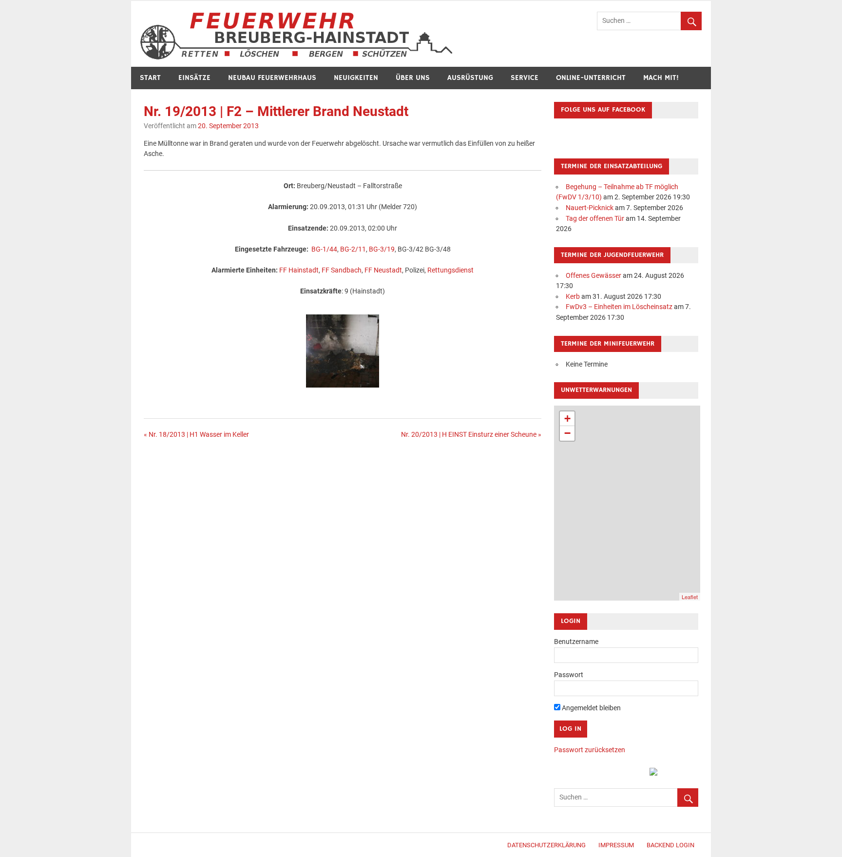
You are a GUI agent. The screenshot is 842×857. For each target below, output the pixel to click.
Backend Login (670, 845)
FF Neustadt (383, 270)
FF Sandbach (342, 270)
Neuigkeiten (356, 77)
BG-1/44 (324, 249)
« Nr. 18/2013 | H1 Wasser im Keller (196, 434)
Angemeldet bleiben (590, 708)
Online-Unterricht (591, 77)
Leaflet (690, 597)
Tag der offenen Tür (595, 218)
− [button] (567, 433)
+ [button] (567, 418)
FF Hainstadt (299, 270)
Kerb (573, 296)
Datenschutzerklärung (546, 845)
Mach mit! (661, 77)
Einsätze (194, 77)
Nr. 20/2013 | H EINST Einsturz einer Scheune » (471, 434)
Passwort (568, 675)
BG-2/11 (353, 249)
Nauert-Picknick (589, 208)
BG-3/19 (382, 249)
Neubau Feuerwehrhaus (272, 77)
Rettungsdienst (450, 270)
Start (150, 77)
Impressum (616, 845)
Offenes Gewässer (593, 276)
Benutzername (576, 642)
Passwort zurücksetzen (589, 750)
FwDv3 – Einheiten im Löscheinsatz (619, 307)
